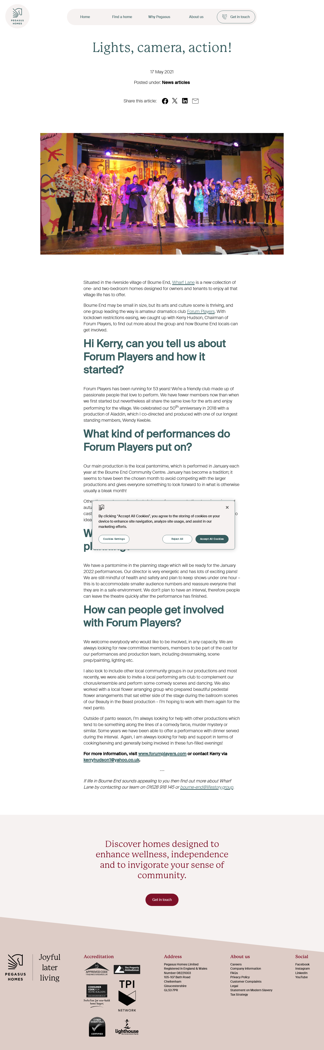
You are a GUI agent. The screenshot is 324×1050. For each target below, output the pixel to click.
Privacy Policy (240, 977)
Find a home (122, 17)
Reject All (177, 539)
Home (85, 17)
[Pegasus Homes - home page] (36, 969)
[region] (163, 525)
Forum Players (201, 311)
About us (196, 17)
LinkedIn (301, 973)
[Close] (227, 507)
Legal (234, 986)
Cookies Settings (114, 539)
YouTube (301, 977)
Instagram (302, 969)
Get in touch (240, 17)
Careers (236, 964)
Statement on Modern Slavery (251, 990)
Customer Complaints (245, 981)
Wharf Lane (183, 282)
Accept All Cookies (212, 539)
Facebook (302, 964)
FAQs (234, 973)
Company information (245, 969)
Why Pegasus (159, 17)
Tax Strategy (239, 994)
